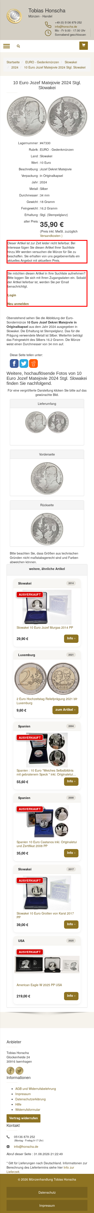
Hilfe (18, 1104)
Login (11, 295)
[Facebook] (10, 1071)
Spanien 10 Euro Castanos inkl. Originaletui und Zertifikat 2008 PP (47, 844)
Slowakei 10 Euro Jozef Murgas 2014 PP (45, 627)
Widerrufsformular (27, 1109)
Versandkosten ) (51, 235)
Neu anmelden (18, 304)
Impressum (23, 1094)
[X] (19, 1071)
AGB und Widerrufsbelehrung (35, 1088)
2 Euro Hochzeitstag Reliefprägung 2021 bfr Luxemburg (47, 701)
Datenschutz (47, 1192)
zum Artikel (64, 709)
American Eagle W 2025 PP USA (39, 985)
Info (70, 638)
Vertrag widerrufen (23, 1118)
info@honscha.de (66, 26)
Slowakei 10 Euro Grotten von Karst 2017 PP (45, 915)
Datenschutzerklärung (30, 1099)
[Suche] (18, 46)
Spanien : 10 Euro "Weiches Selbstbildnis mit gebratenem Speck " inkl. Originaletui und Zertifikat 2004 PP (45, 774)
